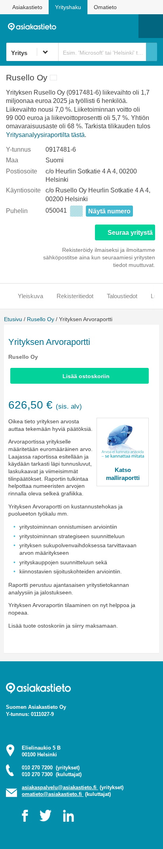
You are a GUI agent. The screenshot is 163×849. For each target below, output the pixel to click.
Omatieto (105, 7)
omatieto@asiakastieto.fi (52, 794)
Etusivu (13, 319)
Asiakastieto (27, 7)
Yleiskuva (30, 296)
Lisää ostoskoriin (86, 376)
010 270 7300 (52, 774)
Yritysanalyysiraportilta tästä (45, 134)
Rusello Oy (40, 319)
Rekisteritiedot (75, 296)
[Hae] (151, 52)
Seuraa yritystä (130, 232)
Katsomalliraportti (123, 473)
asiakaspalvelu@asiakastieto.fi (60, 787)
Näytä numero (109, 211)
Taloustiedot (122, 296)
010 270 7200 (51, 768)
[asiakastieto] (34, 26)
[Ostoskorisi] (92, 26)
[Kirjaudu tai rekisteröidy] (128, 26)
